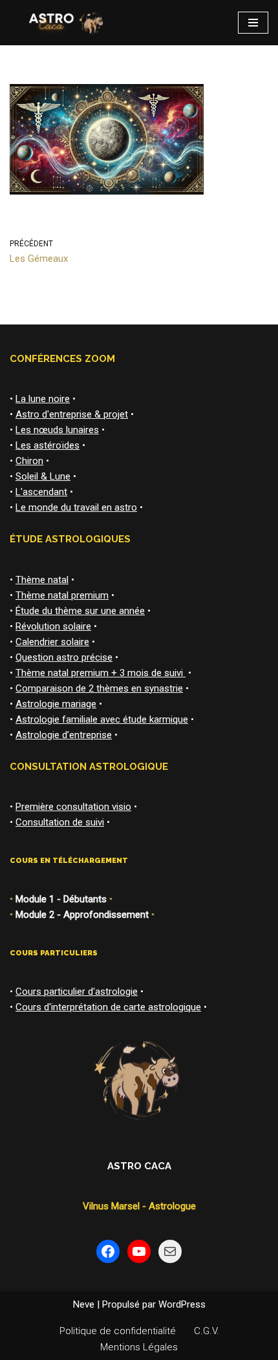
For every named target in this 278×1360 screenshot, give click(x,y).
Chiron (29, 461)
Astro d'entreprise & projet (72, 414)
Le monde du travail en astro (76, 507)
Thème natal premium (62, 595)
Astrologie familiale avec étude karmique (102, 719)
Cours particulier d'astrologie (77, 991)
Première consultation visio (73, 807)
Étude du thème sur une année (80, 611)
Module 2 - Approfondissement (82, 914)
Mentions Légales (139, 1347)
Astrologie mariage (56, 704)
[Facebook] (108, 1251)
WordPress (182, 1304)
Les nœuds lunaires (57, 430)
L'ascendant (41, 492)
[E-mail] (170, 1251)
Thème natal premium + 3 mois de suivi (101, 673)
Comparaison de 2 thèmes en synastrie (99, 688)
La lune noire (43, 399)
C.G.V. (206, 1331)
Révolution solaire (53, 626)
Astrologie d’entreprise (64, 735)
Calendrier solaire (52, 642)
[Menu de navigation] (253, 23)
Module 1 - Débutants (61, 899)
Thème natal (42, 580)
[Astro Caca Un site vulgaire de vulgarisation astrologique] (64, 22)
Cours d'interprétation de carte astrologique (108, 1007)
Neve (83, 1304)
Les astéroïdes (48, 445)
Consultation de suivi (60, 822)
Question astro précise (64, 657)
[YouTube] (139, 1251)
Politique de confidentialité (117, 1331)
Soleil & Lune (43, 476)
